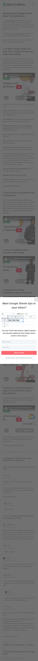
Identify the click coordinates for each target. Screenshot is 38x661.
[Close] (36, 299)
